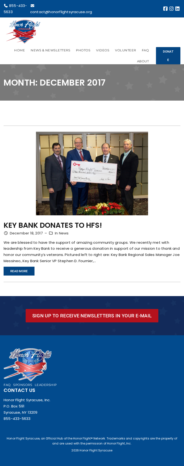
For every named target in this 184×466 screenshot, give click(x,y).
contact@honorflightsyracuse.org (61, 11)
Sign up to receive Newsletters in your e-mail (92, 316)
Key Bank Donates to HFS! (53, 225)
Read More (22, 272)
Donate (168, 56)
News (64, 233)
